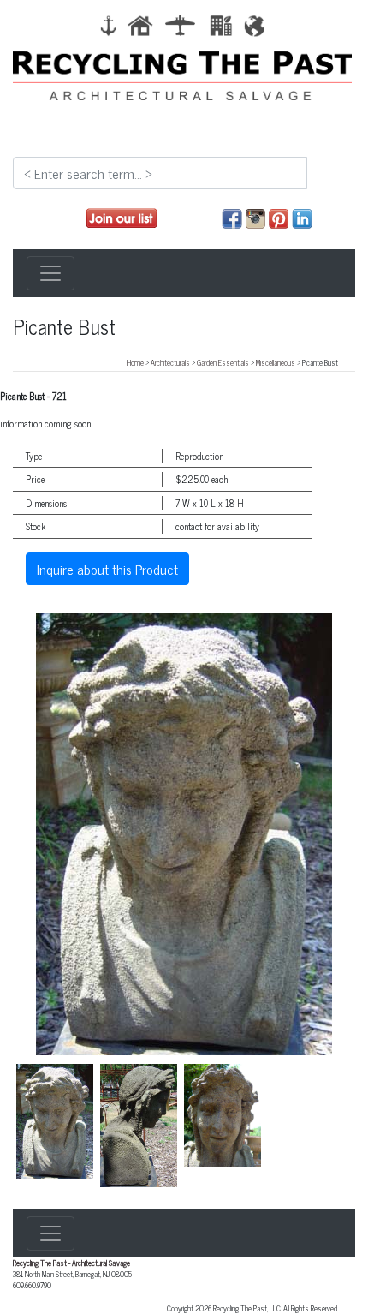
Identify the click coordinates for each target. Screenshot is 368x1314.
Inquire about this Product (107, 569)
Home (135, 362)
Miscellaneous (275, 362)
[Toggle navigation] (50, 273)
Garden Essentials (223, 362)
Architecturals (170, 362)
